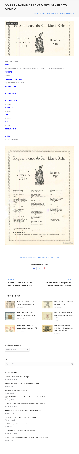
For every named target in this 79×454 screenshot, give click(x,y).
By (43, 257)
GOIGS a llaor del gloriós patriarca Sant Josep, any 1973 (27, 327)
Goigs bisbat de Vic (12, 23)
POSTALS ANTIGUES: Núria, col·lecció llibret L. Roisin (20, 417)
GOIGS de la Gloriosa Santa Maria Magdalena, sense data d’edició (63, 315)
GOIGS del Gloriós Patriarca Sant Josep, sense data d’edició (23, 410)
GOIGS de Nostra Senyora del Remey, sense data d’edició (22, 383)
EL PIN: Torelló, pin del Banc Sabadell (16, 424)
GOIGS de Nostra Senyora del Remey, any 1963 (63, 303)
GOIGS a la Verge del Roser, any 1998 (16, 390)
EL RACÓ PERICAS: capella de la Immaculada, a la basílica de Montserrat (26, 397)
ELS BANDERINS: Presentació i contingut (17, 377)
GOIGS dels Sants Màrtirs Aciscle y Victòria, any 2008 (26, 314)
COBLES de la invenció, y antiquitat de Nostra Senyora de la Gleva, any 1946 (63, 328)
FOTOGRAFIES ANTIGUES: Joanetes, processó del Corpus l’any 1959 (25, 403)
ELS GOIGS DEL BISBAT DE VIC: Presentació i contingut (26, 303)
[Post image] (10, 304)
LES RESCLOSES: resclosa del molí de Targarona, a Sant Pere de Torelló (26, 437)
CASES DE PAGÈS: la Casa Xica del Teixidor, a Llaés (20, 430)
